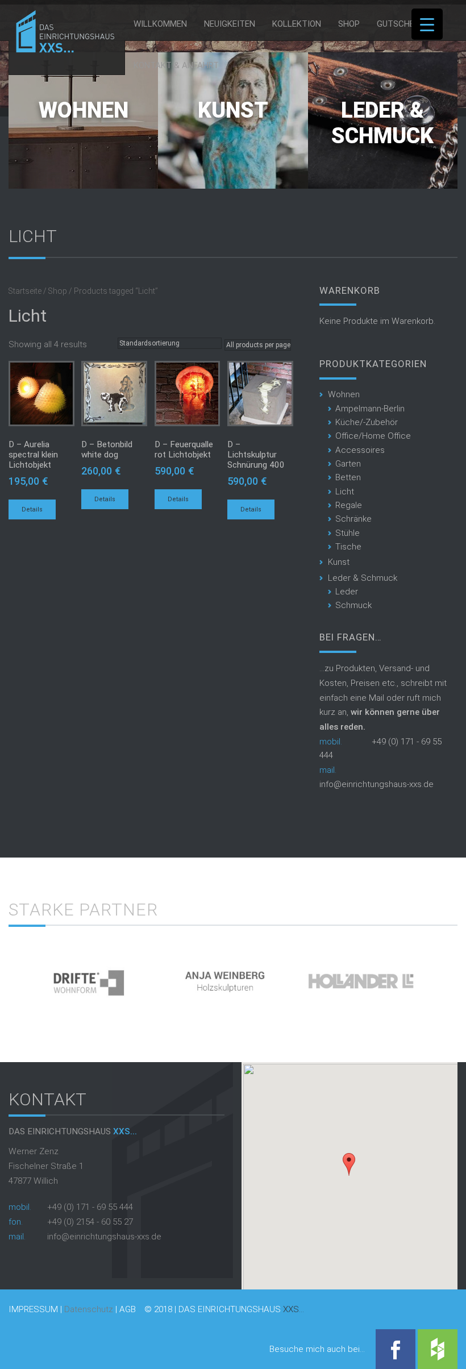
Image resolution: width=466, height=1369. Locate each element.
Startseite (25, 291)
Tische (348, 547)
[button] (349, 1164)
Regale (348, 505)
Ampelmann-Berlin (370, 408)
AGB (127, 1309)
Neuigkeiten (229, 24)
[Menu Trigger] (427, 24)
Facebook (395, 1349)
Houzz (437, 1349)
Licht (344, 491)
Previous (17, 977)
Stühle (347, 533)
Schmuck (353, 605)
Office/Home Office (373, 436)
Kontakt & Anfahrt (176, 65)
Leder (346, 591)
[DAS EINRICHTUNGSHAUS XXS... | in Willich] (62, 50)
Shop (349, 24)
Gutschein (399, 24)
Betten (348, 477)
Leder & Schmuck (382, 123)
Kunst (233, 110)
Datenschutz (88, 1309)
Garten (348, 464)
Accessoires (360, 450)
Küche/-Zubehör (366, 422)
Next (449, 977)
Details (32, 509)
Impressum (33, 1309)
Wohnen (83, 110)
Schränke (353, 519)
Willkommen (160, 24)
